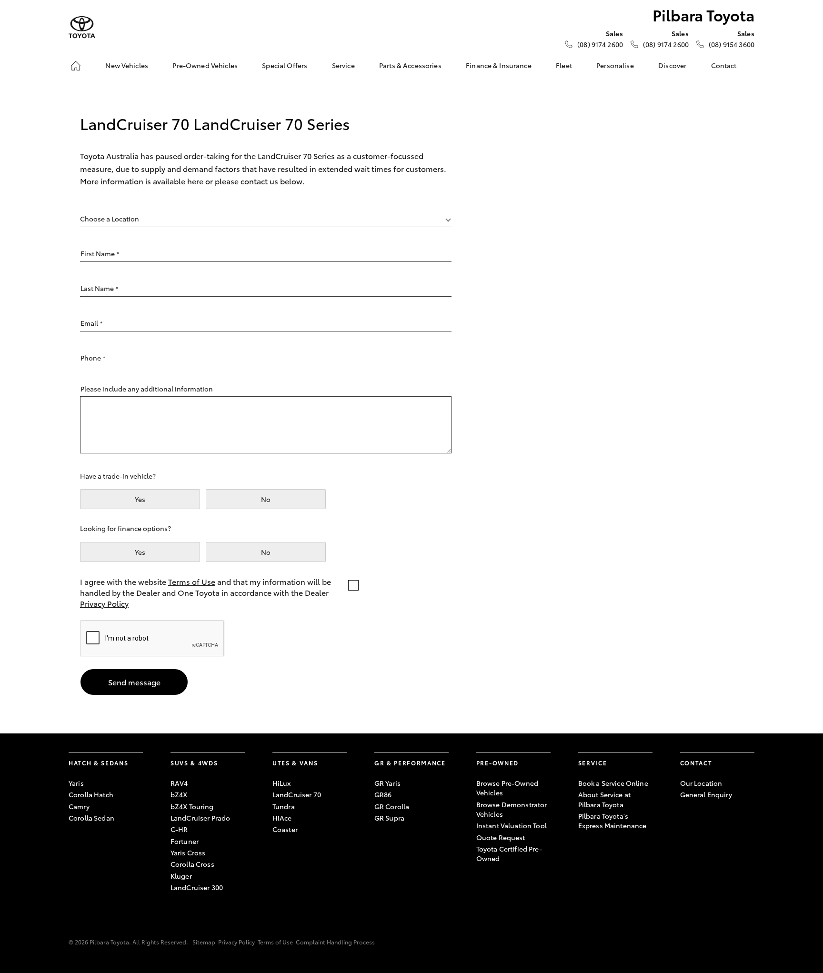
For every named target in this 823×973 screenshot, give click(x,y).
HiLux (281, 783)
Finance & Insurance (499, 65)
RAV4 (179, 783)
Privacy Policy (104, 603)
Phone (92, 357)
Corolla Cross (192, 864)
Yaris (76, 783)
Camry (79, 806)
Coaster (285, 829)
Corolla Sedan (91, 818)
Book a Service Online (613, 783)
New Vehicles (126, 65)
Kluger (181, 876)
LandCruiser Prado (200, 818)
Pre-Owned (497, 763)
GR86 (383, 794)
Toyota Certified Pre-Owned (509, 853)
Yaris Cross (188, 852)
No (266, 499)
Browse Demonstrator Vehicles (511, 809)
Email (91, 323)
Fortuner (185, 841)
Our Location (701, 783)
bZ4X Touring (192, 806)
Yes (140, 499)
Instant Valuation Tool (511, 825)
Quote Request (500, 837)
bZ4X (179, 794)
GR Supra (389, 818)
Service (343, 65)
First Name (99, 253)
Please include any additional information (146, 388)
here (195, 180)
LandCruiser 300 (197, 887)
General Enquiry (706, 794)
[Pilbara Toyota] (82, 27)
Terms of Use (191, 581)
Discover (672, 65)
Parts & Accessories (410, 65)
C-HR (179, 829)
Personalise (615, 65)
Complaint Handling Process (335, 942)
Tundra (283, 806)
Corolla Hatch (91, 794)
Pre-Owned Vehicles (205, 65)
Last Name (99, 288)
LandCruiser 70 (296, 794)
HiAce (282, 818)
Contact (724, 65)
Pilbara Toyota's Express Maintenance (612, 820)
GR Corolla (391, 806)
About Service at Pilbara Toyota (604, 799)
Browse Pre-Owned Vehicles (507, 787)
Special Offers (284, 65)
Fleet (564, 65)
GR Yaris (387, 783)
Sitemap (203, 942)
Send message (134, 681)
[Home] (76, 65)
